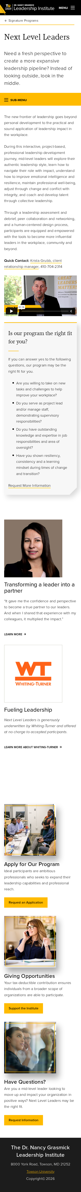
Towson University (40, 1172)
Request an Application (26, 902)
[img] (39, 830)
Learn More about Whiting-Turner (31, 747)
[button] (6, 100)
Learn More (13, 634)
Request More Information (29, 485)
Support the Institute (23, 1008)
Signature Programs (23, 21)
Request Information (23, 1120)
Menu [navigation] (64, 8)
